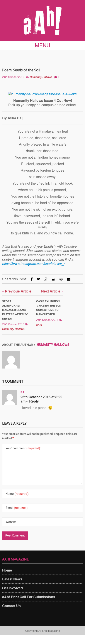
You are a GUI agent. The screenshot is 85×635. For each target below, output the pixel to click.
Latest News (12, 579)
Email (17, 507)
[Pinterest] (61, 278)
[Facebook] (31, 278)
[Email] (68, 278)
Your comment (23, 448)
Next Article (52, 291)
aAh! (39, 324)
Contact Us (11, 605)
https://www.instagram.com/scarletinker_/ (33, 263)
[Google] (46, 278)
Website (11, 522)
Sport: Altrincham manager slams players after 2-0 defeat (15, 309)
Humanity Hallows (41, 77)
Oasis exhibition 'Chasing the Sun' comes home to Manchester (49, 307)
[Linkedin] (53, 278)
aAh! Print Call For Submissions (28, 596)
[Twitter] (38, 278)
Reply (34, 401)
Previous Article (16, 291)
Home (7, 570)
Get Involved (12, 587)
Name (17, 493)
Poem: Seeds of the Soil (21, 70)
